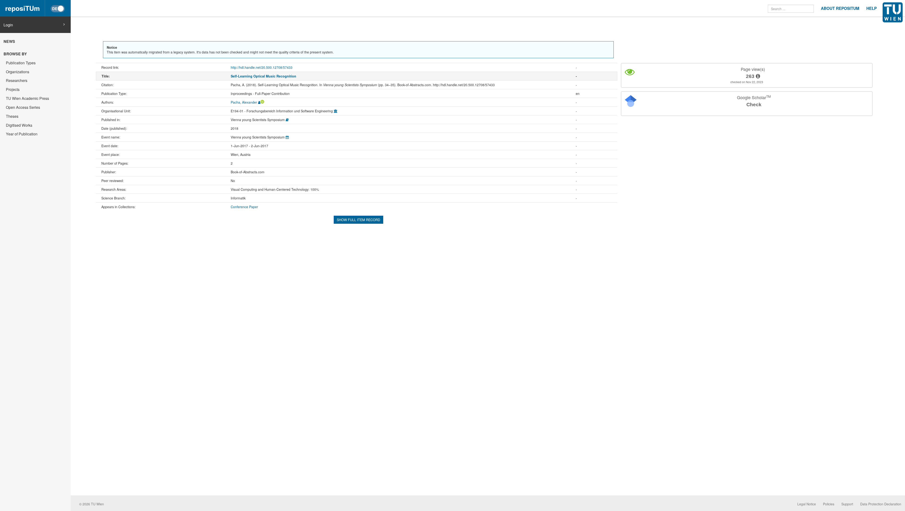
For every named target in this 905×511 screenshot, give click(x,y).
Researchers (16, 80)
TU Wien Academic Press (27, 98)
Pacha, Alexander (244, 102)
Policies (828, 504)
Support (847, 504)
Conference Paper (244, 206)
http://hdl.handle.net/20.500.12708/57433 (261, 67)
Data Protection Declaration (880, 504)
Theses (12, 116)
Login (8, 25)
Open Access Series (23, 107)
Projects (13, 89)
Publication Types (21, 62)
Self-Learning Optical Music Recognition (263, 76)
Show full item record (358, 219)
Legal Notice (806, 504)
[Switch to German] (58, 8)
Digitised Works (19, 125)
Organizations (17, 71)
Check (753, 104)
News (9, 41)
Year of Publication (21, 134)
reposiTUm (22, 8)
